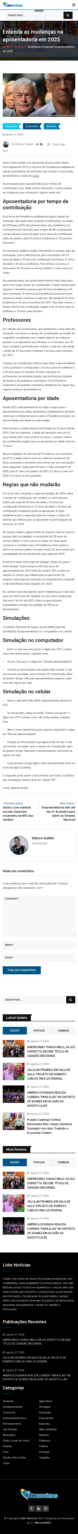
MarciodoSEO (42, 1522)
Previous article (13, 803)
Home (9, 46)
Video (6, 1463)
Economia (32, 126)
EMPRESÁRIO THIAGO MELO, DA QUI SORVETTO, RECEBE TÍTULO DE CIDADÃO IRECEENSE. (51, 1051)
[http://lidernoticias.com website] (37, 144)
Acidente (8, 1401)
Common (63, 1030)
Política (43, 1446)
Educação (45, 1412)
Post (6, 1452)
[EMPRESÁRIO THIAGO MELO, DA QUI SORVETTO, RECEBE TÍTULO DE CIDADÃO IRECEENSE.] (13, 1048)
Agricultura (45, 1401)
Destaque (20, 46)
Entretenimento (12, 1423)
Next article (67, 803)
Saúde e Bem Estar (14, 1457)
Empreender (46, 1418)
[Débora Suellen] (41, 144)
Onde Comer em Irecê (16, 1440)
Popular (39, 1030)
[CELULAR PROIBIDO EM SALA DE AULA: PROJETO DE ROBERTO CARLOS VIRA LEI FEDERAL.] (13, 1071)
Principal (44, 1452)
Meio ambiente (48, 1429)
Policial (7, 1446)
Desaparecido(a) (12, 1406)
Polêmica (44, 1440)
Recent (15, 1030)
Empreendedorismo (14, 1418)
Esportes (44, 1423)
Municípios (9, 1435)
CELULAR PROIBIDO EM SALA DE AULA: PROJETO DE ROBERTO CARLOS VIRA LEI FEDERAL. (48, 1074)
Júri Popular (10, 1429)
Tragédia (44, 1457)
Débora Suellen (43, 838)
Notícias (51, 126)
